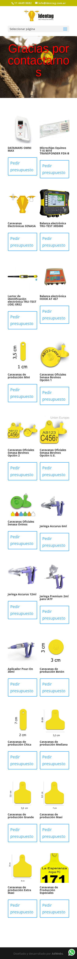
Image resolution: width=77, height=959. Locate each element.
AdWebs (57, 953)
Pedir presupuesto (21, 166)
